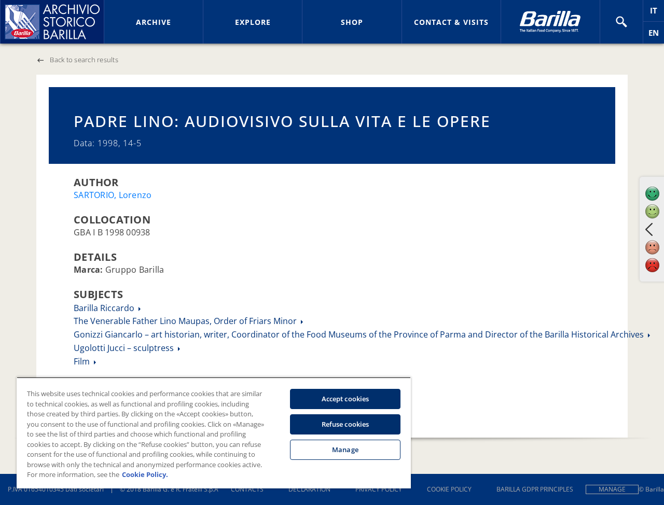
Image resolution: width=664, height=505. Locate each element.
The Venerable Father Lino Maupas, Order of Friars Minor (186, 321)
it (657, 13)
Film (83, 361)
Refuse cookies (345, 424)
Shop (352, 22)
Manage (612, 489)
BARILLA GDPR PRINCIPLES (534, 489)
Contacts (247, 489)
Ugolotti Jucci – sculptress (125, 348)
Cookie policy (449, 489)
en (656, 35)
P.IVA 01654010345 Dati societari (56, 489)
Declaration (309, 489)
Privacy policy (378, 489)
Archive (153, 22)
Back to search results (84, 59)
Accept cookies (345, 398)
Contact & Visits (451, 22)
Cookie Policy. (145, 474)
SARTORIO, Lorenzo (112, 195)
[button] (621, 22)
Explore (253, 22)
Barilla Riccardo (105, 308)
